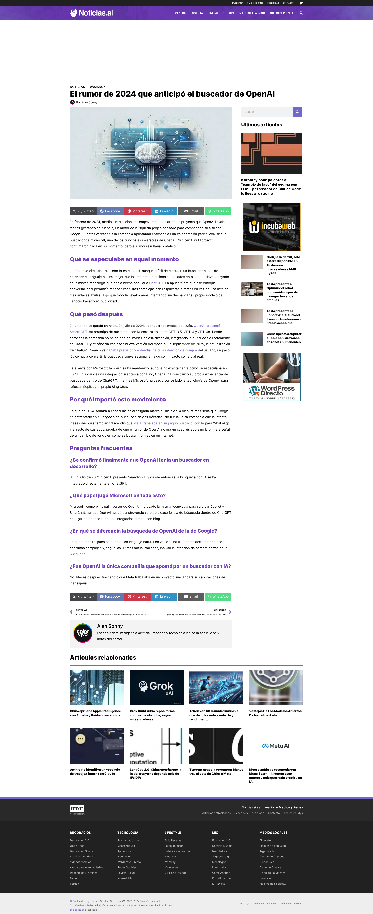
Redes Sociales (127, 867)
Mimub (74, 878)
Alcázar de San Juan (273, 845)
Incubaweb (124, 856)
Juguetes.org (220, 856)
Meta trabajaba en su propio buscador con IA (168, 423)
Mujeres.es (171, 867)
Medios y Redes (291, 807)
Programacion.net (128, 840)
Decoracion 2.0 (79, 840)
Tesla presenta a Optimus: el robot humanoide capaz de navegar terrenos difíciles (282, 292)
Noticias (77, 87)
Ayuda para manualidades (86, 867)
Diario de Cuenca (270, 867)
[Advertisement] (186, 49)
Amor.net (170, 856)
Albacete (265, 840)
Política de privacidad (265, 903)
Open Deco (77, 845)
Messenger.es (126, 845)
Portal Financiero (222, 878)
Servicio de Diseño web (249, 813)
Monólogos (219, 862)
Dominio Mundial (222, 845)
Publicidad (273, 3)
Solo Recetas (173, 840)
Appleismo (124, 851)
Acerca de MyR (293, 813)
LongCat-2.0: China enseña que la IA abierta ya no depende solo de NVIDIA (155, 774)
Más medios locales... (273, 883)
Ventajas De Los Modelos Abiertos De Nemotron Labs (275, 713)
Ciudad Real (267, 862)
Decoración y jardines (83, 872)
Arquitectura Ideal (81, 856)
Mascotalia (219, 867)
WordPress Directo (129, 862)
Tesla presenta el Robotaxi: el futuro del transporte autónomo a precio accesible (284, 317)
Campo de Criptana (272, 856)
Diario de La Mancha (273, 872)
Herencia (265, 878)
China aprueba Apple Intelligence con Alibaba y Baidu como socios (95, 713)
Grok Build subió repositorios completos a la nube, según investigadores (152, 715)
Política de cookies (291, 903)
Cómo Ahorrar (221, 872)
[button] (301, 13)
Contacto (288, 3)
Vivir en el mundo (175, 872)
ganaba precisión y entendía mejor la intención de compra (151, 350)
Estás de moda (174, 845)
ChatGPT (156, 283)
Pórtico (74, 883)
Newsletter (237, 3)
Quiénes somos (255, 3)
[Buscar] (297, 112)
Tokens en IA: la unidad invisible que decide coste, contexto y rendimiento (214, 715)
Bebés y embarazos (177, 851)
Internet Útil (124, 878)
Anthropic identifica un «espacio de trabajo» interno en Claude (95, 772)
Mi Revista (218, 883)
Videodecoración (80, 862)
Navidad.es (219, 851)
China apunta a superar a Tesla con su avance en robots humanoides (284, 338)
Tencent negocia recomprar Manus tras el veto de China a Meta (216, 772)
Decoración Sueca (81, 851)
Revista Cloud (126, 872)
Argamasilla (267, 851)
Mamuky (170, 862)
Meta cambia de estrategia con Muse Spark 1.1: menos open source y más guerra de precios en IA (275, 775)
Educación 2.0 (221, 840)
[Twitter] (301, 3)
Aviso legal (244, 903)
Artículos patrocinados (216, 813)
